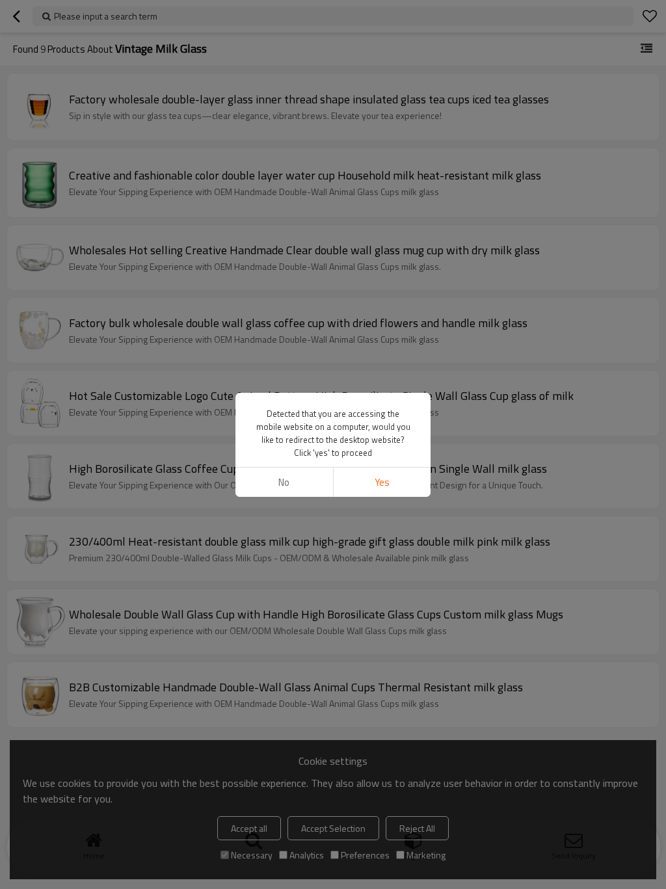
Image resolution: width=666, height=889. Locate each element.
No (283, 482)
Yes (382, 482)
